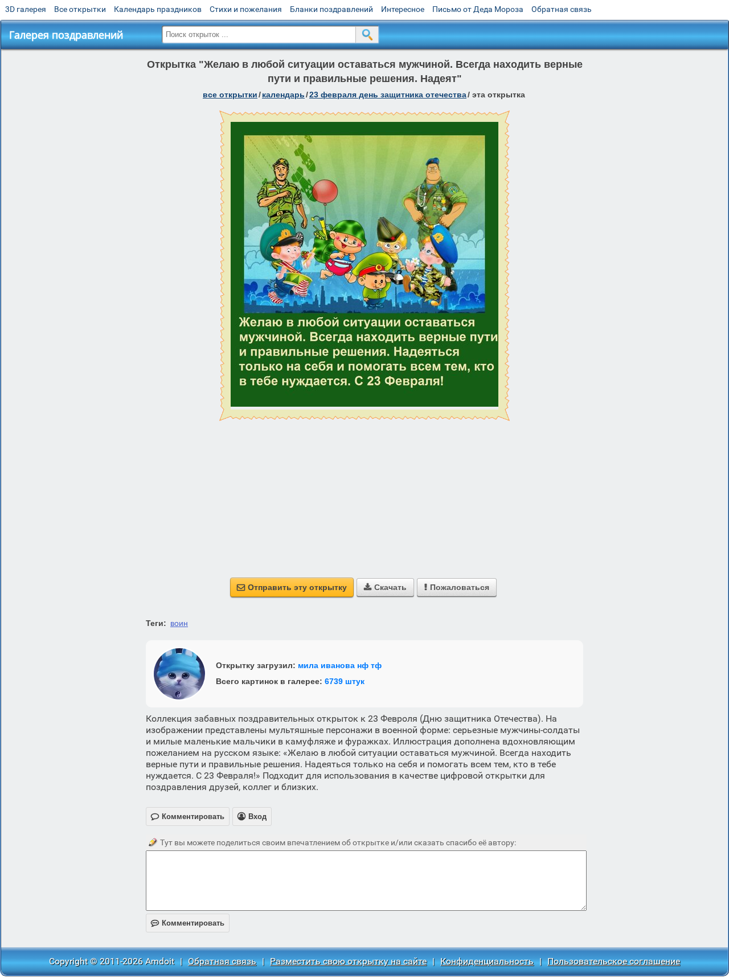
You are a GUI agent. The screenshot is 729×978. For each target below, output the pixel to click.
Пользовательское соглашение (613, 961)
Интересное (402, 9)
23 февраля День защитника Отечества (387, 94)
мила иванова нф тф (340, 665)
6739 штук (344, 681)
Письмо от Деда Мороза (477, 9)
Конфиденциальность (487, 961)
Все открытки (80, 9)
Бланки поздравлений (331, 9)
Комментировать (187, 923)
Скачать (385, 587)
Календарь (283, 94)
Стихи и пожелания (246, 9)
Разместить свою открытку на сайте (348, 961)
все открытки (230, 94)
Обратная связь (561, 9)
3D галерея (25, 9)
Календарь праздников (158, 9)
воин (179, 623)
